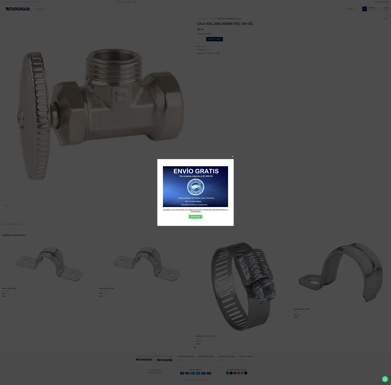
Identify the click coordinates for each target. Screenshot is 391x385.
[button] (385, 379)
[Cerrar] (232, 156)
